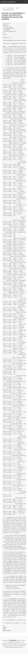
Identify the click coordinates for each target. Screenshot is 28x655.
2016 (17, 8)
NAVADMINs (10, 8)
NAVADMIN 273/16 (7, 37)
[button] (26, 2)
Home (3, 8)
